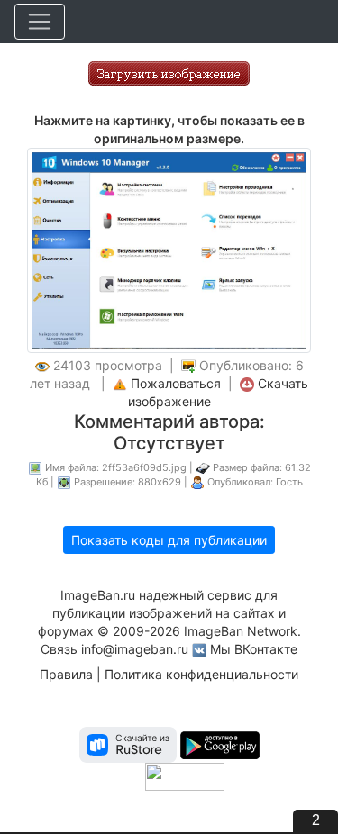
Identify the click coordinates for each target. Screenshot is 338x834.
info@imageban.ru (134, 649)
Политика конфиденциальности (201, 674)
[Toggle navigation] (39, 22)
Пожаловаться (176, 383)
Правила (66, 674)
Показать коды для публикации (169, 540)
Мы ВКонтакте (253, 649)
